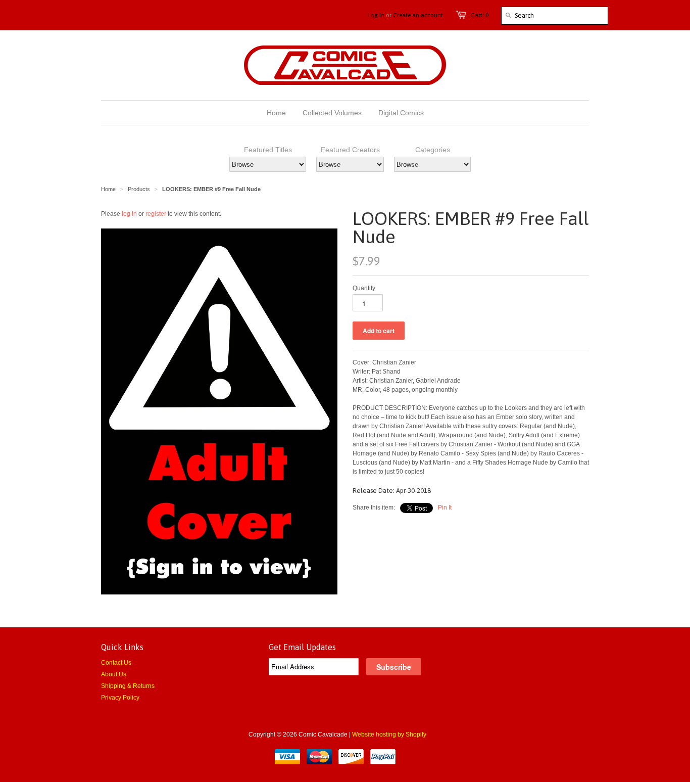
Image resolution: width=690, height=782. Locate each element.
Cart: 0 (479, 15)
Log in (376, 15)
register (155, 213)
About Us (113, 674)
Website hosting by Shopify (389, 734)
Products (139, 189)
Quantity (364, 288)
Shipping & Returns (128, 685)
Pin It (445, 507)
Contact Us (116, 662)
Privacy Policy (120, 697)
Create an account (418, 15)
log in (129, 213)
